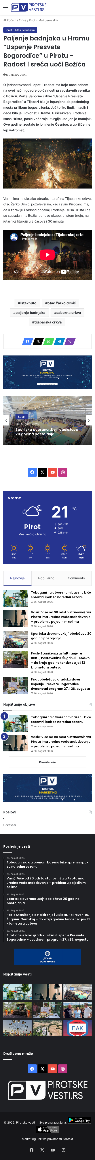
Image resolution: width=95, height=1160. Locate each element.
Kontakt (68, 1139)
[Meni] (5, 9)
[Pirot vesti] (28, 7)
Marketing (29, 1139)
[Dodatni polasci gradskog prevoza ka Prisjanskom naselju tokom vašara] (17, 1028)
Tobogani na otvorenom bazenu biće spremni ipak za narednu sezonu (61, 594)
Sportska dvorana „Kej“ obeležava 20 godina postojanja (46, 431)
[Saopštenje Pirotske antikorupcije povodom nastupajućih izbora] (77, 1028)
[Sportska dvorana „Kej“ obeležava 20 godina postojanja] (15, 639)
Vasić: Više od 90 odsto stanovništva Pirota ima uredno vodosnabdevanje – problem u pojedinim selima (61, 617)
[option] (47, 420)
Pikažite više (47, 762)
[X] (36, 341)
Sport (21, 416)
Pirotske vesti (25, 1122)
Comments (76, 578)
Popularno (46, 578)
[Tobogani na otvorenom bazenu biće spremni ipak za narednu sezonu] (15, 598)
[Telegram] (58, 341)
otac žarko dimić (62, 303)
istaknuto (28, 303)
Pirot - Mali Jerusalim (43, 20)
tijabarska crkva (48, 322)
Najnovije (17, 578)
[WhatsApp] (47, 341)
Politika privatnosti (50, 1139)
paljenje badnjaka (30, 312)
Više (24, 20)
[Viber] (68, 341)
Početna (12, 20)
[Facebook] (26, 341)
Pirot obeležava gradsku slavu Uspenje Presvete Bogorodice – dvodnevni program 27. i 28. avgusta (60, 684)
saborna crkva (68, 312)
